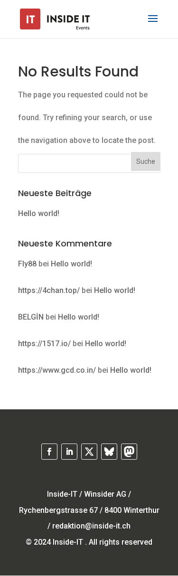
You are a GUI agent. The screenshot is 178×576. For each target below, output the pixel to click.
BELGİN (31, 316)
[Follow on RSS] (109, 452)
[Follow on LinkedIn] (69, 452)
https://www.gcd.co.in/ (57, 370)
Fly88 (27, 263)
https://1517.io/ (44, 343)
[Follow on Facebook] (49, 452)
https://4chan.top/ (49, 290)
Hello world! (38, 213)
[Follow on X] (89, 452)
